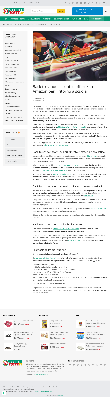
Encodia (60, 395)
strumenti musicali (98, 208)
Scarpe (7, 103)
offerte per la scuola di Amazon (56, 145)
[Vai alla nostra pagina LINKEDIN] (77, 3)
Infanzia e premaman (12, 96)
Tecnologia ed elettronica (14, 110)
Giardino (8, 85)
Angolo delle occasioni (13, 50)
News (10, 24)
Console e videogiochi (12, 64)
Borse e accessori (11, 54)
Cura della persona (11, 68)
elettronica (88, 195)
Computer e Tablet (61, 19)
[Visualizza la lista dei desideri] (106, 11)
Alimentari (76, 19)
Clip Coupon (11, 139)
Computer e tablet (11, 61)
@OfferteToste (34, 3)
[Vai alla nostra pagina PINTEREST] (81, 3)
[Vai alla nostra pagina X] (92, 3)
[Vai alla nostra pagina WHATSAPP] (100, 3)
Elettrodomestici (10, 71)
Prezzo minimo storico (15, 156)
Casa (86, 19)
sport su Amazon (75, 240)
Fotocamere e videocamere (14, 82)
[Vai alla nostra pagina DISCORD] (65, 3)
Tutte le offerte (18, 19)
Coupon (9, 145)
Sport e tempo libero (12, 107)
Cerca (61, 11)
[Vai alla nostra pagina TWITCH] (88, 3)
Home (6, 19)
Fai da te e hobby (11, 75)
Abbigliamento (34, 19)
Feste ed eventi (10, 78)
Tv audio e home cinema (13, 117)
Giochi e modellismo (12, 89)
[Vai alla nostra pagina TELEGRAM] (85, 3)
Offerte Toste (39, 100)
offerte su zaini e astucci (62, 174)
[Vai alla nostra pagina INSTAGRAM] (73, 3)
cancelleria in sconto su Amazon (55, 170)
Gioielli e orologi (10, 92)
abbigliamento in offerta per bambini (72, 127)
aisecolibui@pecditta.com (43, 391)
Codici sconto (96, 19)
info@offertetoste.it (41, 374)
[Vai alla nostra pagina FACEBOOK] (69, 3)
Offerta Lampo (12, 150)
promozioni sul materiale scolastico (68, 165)
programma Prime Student (45, 258)
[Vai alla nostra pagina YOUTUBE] (96, 3)
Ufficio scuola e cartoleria (14, 121)
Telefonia (47, 19)
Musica (7, 99)
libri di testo (92, 156)
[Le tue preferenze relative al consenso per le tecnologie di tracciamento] (4, 393)
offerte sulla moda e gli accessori (66, 229)
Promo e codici (12, 161)
